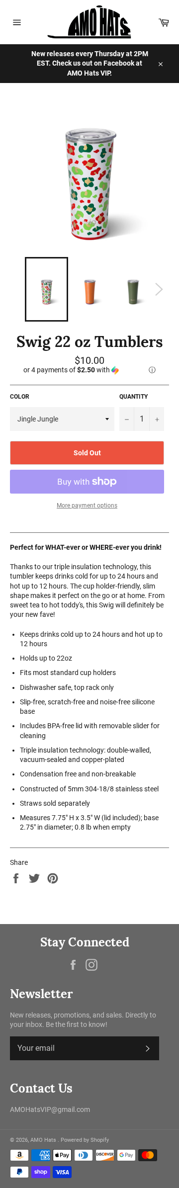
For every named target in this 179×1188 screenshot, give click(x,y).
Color (19, 396)
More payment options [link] (87, 505)
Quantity (133, 396)
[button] (89, 370)
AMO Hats (44, 1140)
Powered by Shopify (85, 1140)
